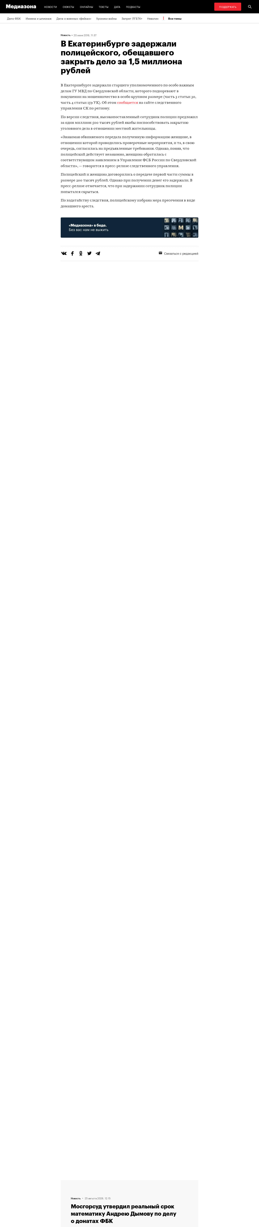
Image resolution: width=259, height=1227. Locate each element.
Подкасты (133, 6)
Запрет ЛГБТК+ (132, 18)
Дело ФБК (14, 18)
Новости (50, 6)
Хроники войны (106, 18)
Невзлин (152, 18)
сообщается (127, 103)
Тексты (103, 6)
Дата (117, 6)
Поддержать (227, 6)
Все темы (175, 18)
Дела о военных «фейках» (73, 18)
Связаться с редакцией (181, 253)
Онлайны (86, 6)
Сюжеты (68, 6)
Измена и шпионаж (39, 18)
